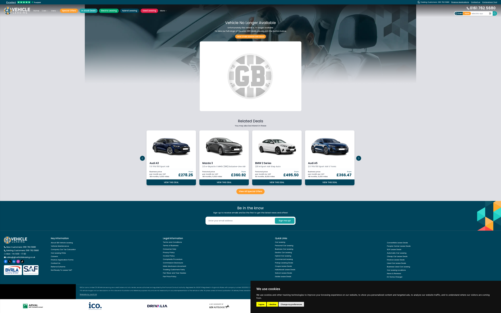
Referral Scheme (58, 266)
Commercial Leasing (284, 259)
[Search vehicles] (495, 13)
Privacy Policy (169, 252)
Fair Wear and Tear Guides (174, 273)
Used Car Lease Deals (396, 263)
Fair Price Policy (169, 276)
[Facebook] (5, 261)
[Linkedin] (14, 261)
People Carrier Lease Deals (399, 246)
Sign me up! (285, 220)
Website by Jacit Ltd (88, 294)
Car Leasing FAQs (58, 253)
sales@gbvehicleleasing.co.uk (20, 257)
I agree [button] (261, 304)
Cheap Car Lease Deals (397, 256)
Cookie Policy (169, 256)
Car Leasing (280, 242)
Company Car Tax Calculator (63, 249)
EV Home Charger (394, 277)
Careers (54, 256)
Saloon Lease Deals (283, 273)
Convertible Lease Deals (397, 242)
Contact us (475, 2)
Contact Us (55, 263)
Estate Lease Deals (283, 276)
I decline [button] (272, 304)
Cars (44, 10)
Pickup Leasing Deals (284, 263)
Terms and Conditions (172, 242)
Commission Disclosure (173, 263)
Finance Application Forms (62, 260)
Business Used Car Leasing (398, 266)
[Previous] (142, 158)
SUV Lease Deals (394, 249)
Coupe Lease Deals (283, 266)
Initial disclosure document (174, 266)
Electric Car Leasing (283, 252)
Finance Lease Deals (396, 260)
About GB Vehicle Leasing (62, 242)
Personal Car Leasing (284, 245)
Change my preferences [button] (291, 304)
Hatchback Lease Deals (285, 269)
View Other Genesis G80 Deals (250, 36)
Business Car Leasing (284, 249)
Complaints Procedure (172, 259)
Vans (53, 10)
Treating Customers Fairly (174, 269)
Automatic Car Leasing (396, 253)
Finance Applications (460, 2)
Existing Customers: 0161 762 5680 (22, 250)
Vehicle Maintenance (60, 246)
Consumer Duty (169, 249)
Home (36, 10)
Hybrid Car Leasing (283, 256)
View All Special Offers (250, 191)
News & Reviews (394, 273)
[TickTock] (22, 261)
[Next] (358, 158)
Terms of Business (170, 245)
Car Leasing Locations (396, 270)
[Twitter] (9, 261)
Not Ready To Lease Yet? (61, 270)
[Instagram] (18, 261)
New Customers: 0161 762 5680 (21, 247)
